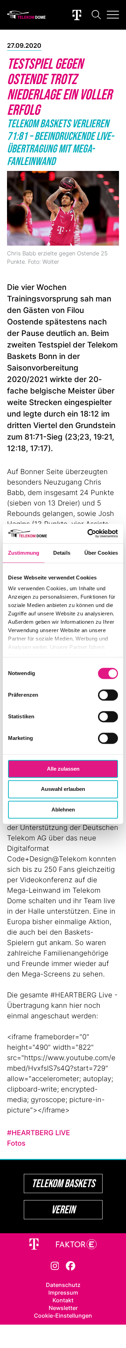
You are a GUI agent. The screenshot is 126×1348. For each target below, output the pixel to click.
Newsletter (63, 1307)
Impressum (63, 1292)
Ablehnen (63, 809)
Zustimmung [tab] (23, 553)
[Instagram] (55, 1265)
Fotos (16, 1143)
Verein (63, 1209)
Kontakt (63, 1300)
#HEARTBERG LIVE (38, 1133)
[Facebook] (70, 1265)
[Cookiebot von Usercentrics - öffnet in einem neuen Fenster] (89, 533)
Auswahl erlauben (63, 789)
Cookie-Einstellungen (63, 1315)
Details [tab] (61, 553)
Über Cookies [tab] (101, 553)
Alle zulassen (63, 769)
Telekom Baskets (63, 1183)
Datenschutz (63, 1284)
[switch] (108, 695)
